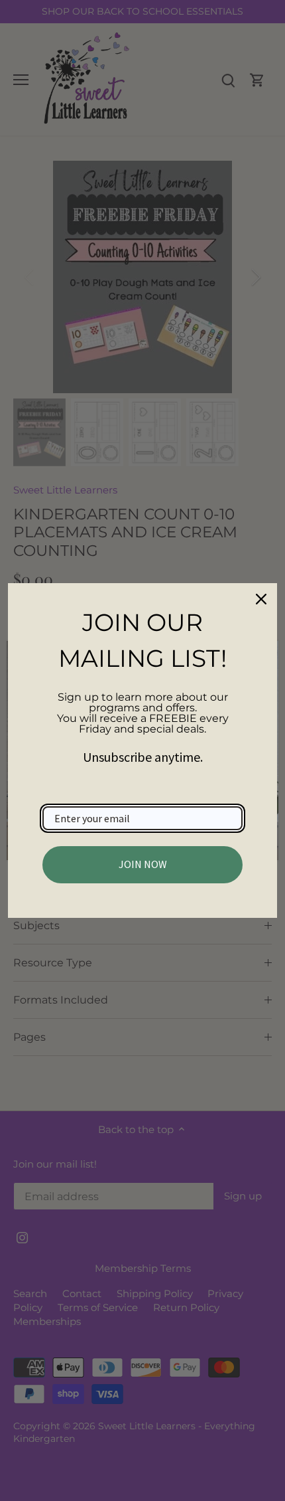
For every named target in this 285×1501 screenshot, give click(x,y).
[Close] (261, 599)
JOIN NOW (143, 864)
